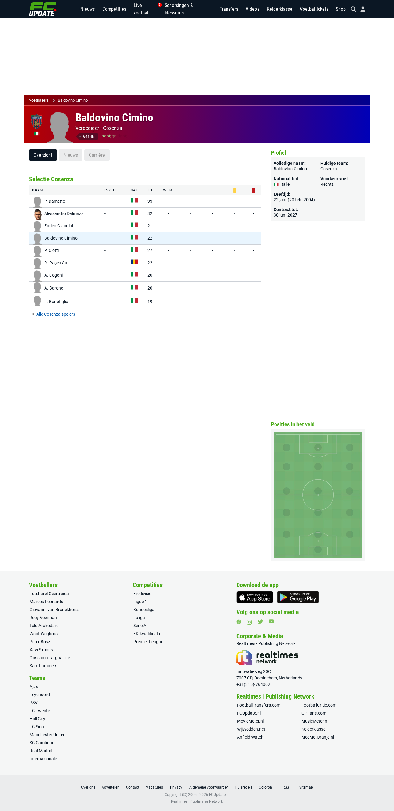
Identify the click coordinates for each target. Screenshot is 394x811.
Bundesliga (144, 609)
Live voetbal (145, 9)
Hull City (37, 718)
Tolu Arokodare (44, 625)
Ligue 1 (140, 601)
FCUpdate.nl (249, 713)
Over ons (88, 787)
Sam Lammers (43, 665)
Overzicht (43, 155)
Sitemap (306, 787)
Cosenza (112, 128)
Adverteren (110, 787)
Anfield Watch (250, 737)
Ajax (34, 686)
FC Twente (40, 710)
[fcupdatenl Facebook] (239, 622)
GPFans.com (313, 713)
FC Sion (37, 726)
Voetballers (39, 100)
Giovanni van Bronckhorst (54, 609)
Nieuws (87, 9)
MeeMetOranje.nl (317, 737)
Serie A (139, 625)
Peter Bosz (40, 641)
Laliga (139, 617)
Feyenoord (40, 694)
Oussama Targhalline (50, 657)
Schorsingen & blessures (179, 9)
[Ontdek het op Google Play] (298, 597)
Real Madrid (41, 750)
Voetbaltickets (314, 9)
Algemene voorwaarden (209, 787)
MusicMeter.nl (314, 721)
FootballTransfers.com (258, 705)
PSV (34, 702)
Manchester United (48, 734)
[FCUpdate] (43, 9)
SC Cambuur (42, 742)
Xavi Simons (41, 649)
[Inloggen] (360, 9)
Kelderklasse (279, 9)
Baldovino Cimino (73, 100)
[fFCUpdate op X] (260, 621)
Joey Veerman (43, 617)
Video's (252, 9)
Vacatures (154, 787)
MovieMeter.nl (250, 721)
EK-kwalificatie (147, 633)
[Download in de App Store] (254, 597)
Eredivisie (142, 593)
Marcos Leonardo (46, 601)
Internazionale (43, 758)
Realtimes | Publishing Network (197, 801)
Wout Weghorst (44, 633)
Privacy (176, 787)
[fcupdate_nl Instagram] (249, 622)
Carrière (97, 155)
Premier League (148, 641)
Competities (114, 9)
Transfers (229, 9)
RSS (286, 787)
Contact (132, 787)
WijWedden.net (251, 729)
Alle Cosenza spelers (55, 314)
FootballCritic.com (318, 705)
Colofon (265, 787)
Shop (341, 9)
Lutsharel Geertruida (49, 593)
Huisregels (243, 787)
